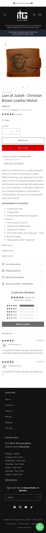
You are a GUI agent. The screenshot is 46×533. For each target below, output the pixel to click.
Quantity (5, 126)
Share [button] (7, 120)
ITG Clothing (13, 520)
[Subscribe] (38, 497)
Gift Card (8, 428)
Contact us (9, 405)
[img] (8, 340)
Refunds (8, 416)
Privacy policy (11, 524)
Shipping (14, 110)
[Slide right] (28, 87)
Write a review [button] (23, 324)
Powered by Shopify (24, 520)
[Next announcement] (41, 3)
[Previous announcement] (5, 3)
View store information (13, 163)
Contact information (24, 527)
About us (9, 411)
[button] (5, 15)
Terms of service (23, 524)
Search (8, 399)
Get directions (11, 479)
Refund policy (37, 520)
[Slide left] (17, 87)
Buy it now (23, 148)
